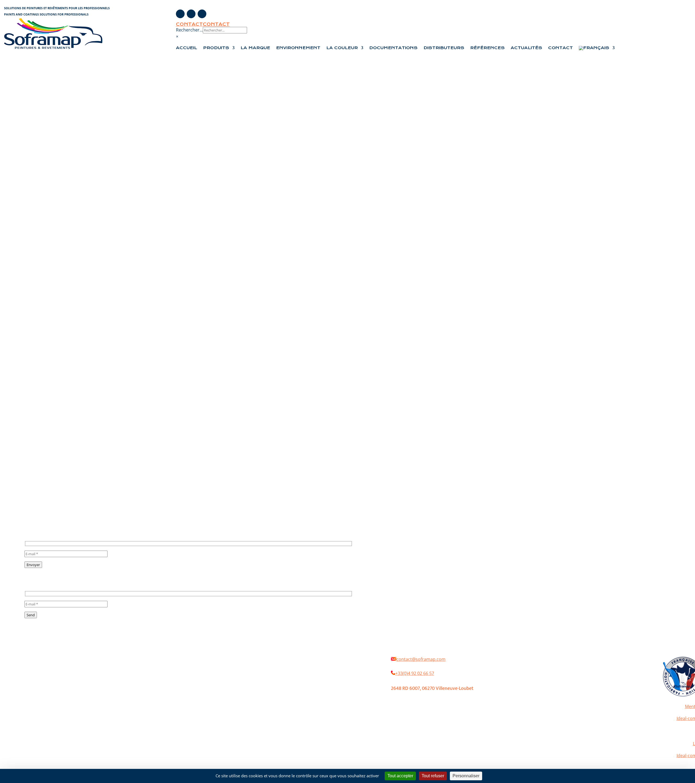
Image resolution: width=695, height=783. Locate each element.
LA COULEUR (342, 48)
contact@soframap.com (421, 659)
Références (487, 48)
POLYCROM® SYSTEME (322, 665)
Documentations (393, 48)
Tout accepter (400, 775)
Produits (216, 48)
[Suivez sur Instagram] (191, 14)
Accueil (186, 48)
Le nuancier (220, 673)
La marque (244, 665)
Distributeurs (444, 48)
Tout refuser (433, 775)
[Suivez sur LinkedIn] (202, 14)
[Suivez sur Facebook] (180, 14)
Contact (189, 24)
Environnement (298, 48)
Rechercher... (189, 30)
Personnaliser (466, 775)
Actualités (526, 48)
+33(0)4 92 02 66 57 (414, 673)
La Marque (255, 48)
